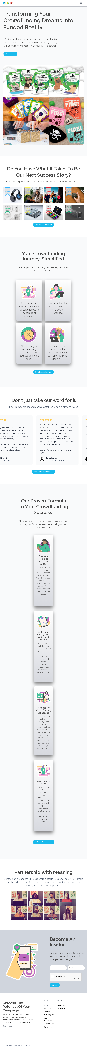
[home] (8, 3)
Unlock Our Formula (43, 842)
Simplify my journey (43, 372)
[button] (81, 3)
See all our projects (43, 225)
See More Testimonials (43, 472)
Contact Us (10, 54)
